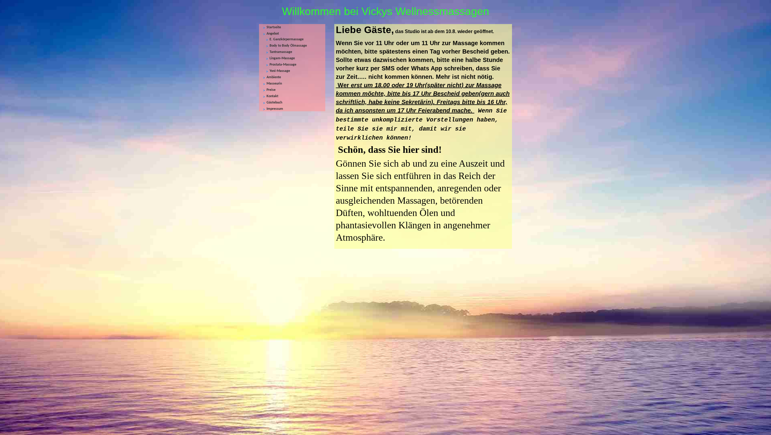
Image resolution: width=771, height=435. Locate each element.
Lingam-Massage (282, 58)
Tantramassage (281, 52)
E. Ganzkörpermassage (287, 39)
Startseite (274, 27)
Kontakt (272, 96)
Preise (271, 90)
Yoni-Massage (280, 71)
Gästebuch (274, 102)
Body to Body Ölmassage (288, 46)
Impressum (275, 109)
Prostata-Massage (283, 64)
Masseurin (274, 83)
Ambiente (274, 77)
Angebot (273, 33)
